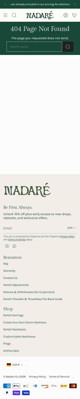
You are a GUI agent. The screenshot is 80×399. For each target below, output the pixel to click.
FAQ (5, 264)
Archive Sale (11, 350)
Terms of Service (17, 239)
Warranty (9, 270)
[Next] (75, 4)
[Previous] (5, 4)
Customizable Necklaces (19, 336)
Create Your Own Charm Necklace (24, 322)
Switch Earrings (13, 315)
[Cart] (74, 15)
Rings (7, 343)
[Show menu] (5, 15)
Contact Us (10, 278)
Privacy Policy (67, 236)
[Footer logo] (27, 190)
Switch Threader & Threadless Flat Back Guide (32, 299)
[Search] (67, 47)
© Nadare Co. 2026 (14, 376)
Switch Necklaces (14, 329)
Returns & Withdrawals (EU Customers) (29, 292)
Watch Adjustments (16, 285)
